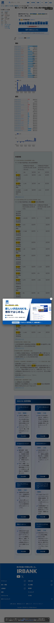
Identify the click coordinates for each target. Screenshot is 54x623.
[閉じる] (51, 299)
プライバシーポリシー (33, 618)
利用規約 (24, 618)
